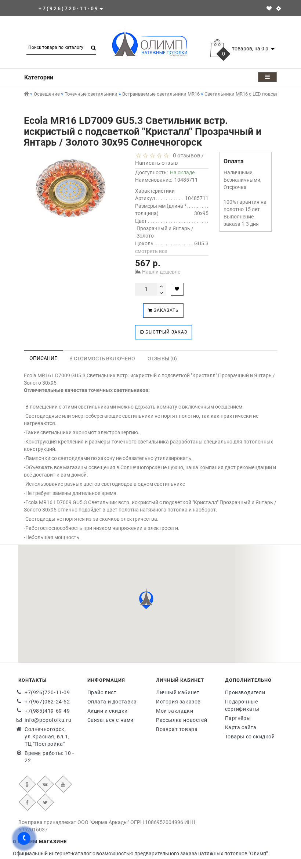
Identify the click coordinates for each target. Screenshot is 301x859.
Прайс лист (102, 692)
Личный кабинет (177, 692)
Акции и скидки (107, 711)
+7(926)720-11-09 (47, 692)
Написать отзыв (156, 163)
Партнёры (238, 718)
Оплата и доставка (112, 702)
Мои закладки (174, 711)
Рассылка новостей (181, 720)
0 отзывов (185, 155)
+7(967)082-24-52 (47, 702)
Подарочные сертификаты (242, 705)
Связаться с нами (110, 720)
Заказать (165, 310)
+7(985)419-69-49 (47, 711)
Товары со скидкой (250, 736)
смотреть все (151, 251)
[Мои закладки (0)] (269, 8)
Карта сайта (241, 727)
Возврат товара (176, 729)
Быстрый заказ (165, 332)
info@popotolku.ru (48, 720)
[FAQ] (278, 8)
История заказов (178, 702)
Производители (245, 692)
